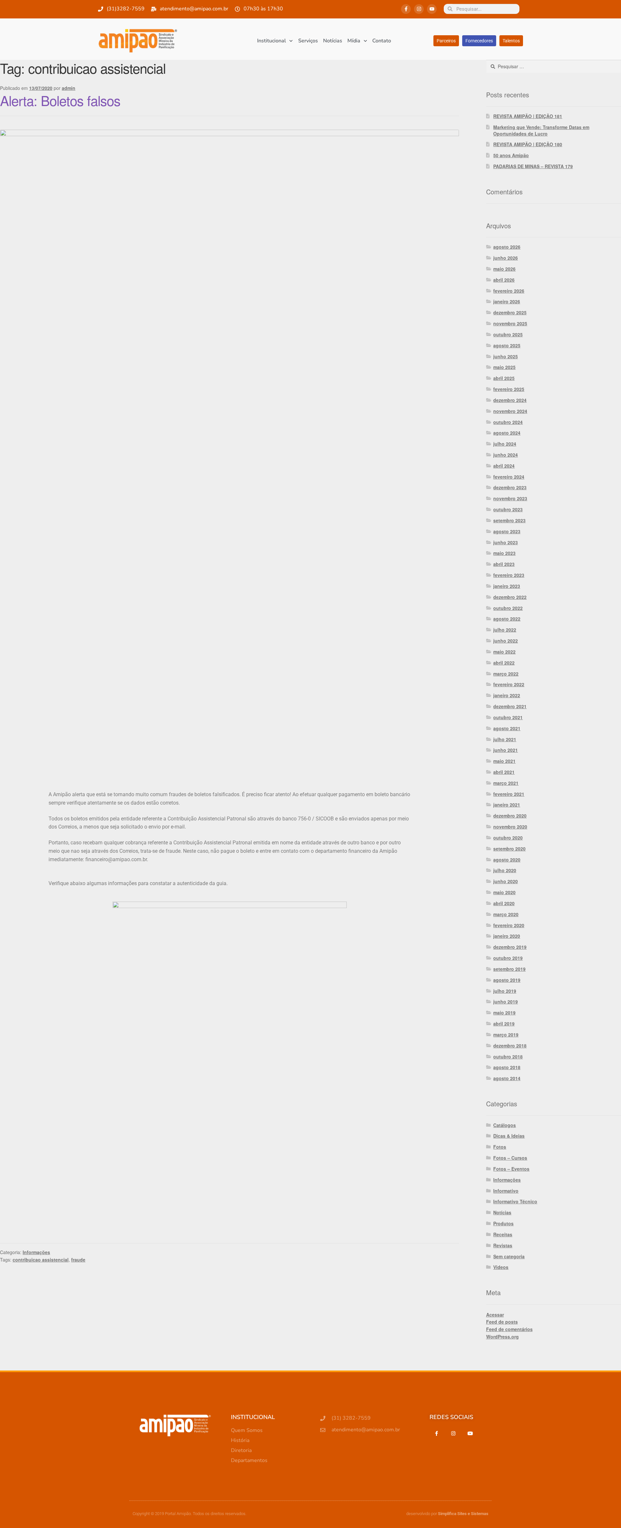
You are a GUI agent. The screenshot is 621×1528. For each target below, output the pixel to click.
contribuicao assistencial (41, 1259)
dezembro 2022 (510, 597)
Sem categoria (509, 1256)
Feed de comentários (509, 1329)
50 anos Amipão (511, 155)
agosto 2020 (506, 859)
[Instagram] (419, 9)
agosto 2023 (506, 531)
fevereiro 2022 (508, 684)
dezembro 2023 (510, 487)
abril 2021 (504, 772)
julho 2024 (504, 443)
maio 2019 (504, 1012)
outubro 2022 (508, 608)
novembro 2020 (510, 826)
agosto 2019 (506, 980)
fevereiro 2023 (508, 575)
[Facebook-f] (406, 9)
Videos (500, 1267)
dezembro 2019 (510, 947)
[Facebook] (436, 1433)
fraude (78, 1259)
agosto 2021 (506, 728)
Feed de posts (502, 1321)
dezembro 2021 (510, 706)
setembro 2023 (509, 520)
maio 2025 (504, 367)
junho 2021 (505, 750)
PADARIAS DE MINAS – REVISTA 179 (533, 166)
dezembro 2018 (510, 1045)
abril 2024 (504, 465)
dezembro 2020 (510, 815)
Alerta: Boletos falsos (60, 100)
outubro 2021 (508, 717)
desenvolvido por (447, 1513)
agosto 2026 (506, 247)
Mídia (353, 40)
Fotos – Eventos (511, 1168)
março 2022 (505, 673)
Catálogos (504, 1125)
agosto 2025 (506, 345)
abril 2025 (504, 378)
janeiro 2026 (506, 301)
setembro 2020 (509, 848)
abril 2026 (504, 279)
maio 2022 (504, 651)
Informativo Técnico (515, 1201)
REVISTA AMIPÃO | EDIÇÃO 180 (527, 144)
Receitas (502, 1234)
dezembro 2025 (510, 312)
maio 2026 (504, 269)
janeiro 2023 (506, 586)
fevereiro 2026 (508, 290)
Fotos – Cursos (510, 1157)
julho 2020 (504, 870)
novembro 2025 (510, 323)
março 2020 (505, 914)
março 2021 (505, 783)
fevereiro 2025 (508, 389)
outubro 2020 (508, 837)
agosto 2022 (506, 618)
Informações (36, 1252)
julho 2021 (504, 739)
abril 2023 (504, 564)
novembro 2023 (510, 498)
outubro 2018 (508, 1056)
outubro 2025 (508, 334)
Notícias (332, 40)
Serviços (308, 40)
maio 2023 (504, 553)
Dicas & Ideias (509, 1135)
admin (68, 88)
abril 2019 (504, 1023)
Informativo (505, 1190)
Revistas (502, 1245)
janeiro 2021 (506, 804)
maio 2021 (504, 761)
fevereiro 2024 (508, 476)
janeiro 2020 (506, 936)
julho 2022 (504, 629)
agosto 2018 (506, 1067)
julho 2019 (504, 991)
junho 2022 (505, 640)
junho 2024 (505, 454)
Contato (381, 40)
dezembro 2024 (510, 400)
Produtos (503, 1223)
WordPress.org (502, 1336)
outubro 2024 (508, 422)
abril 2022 (504, 662)
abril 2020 (504, 903)
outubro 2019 (508, 958)
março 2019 (505, 1034)
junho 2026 (505, 258)
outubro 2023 (508, 509)
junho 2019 (505, 1001)
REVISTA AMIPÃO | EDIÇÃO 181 (527, 116)
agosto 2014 (506, 1078)
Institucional (271, 40)
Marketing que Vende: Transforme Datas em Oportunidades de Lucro (541, 130)
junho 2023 (505, 542)
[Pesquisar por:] (553, 66)
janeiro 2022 (506, 695)
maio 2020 (504, 892)
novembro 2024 (510, 411)
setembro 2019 (509, 969)
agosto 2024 (506, 432)
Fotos (499, 1146)
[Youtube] (432, 9)
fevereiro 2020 (508, 925)
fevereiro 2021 (508, 794)
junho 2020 (505, 881)
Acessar (495, 1314)
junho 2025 (505, 356)
